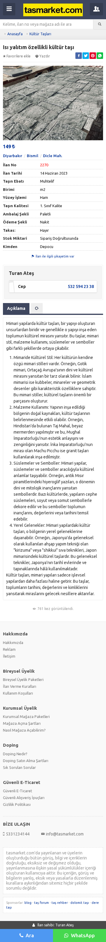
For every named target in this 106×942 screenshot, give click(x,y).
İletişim (9, 656)
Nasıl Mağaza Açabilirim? (24, 730)
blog (28, 902)
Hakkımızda (13, 642)
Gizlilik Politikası (17, 804)
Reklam (9, 649)
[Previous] (6, 104)
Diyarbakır (12, 156)
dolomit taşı (79, 902)
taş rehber (60, 902)
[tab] (37, 308)
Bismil (32, 156)
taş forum (41, 902)
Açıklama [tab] (16, 308)
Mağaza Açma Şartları (22, 723)
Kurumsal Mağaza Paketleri (26, 716)
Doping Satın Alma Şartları (25, 761)
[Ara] (99, 24)
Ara (30, 935)
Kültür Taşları (40, 34)
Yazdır (44, 56)
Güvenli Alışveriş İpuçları (23, 798)
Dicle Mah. (52, 156)
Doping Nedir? (15, 754)
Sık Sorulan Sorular (19, 767)
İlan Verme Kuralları (19, 686)
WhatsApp (83, 935)
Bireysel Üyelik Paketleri (23, 679)
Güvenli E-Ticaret (17, 791)
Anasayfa (15, 34)
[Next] (100, 104)
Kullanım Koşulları (18, 693)
